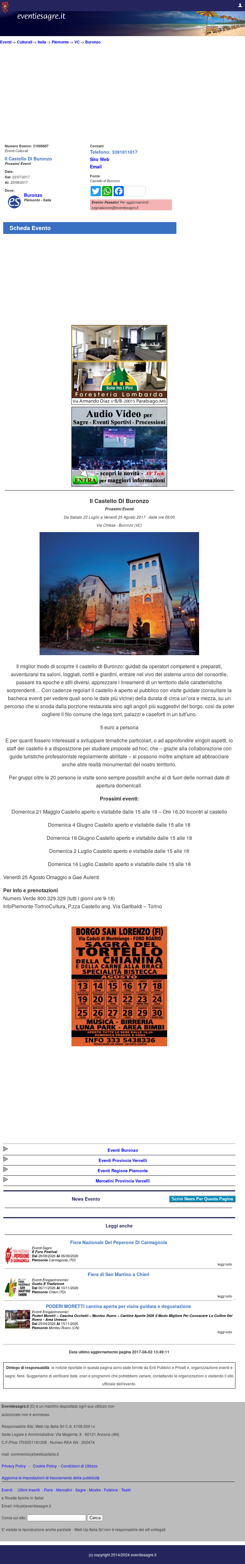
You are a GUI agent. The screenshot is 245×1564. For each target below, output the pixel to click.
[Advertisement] (119, 97)
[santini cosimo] (119, 1044)
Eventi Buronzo (123, 1150)
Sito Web (99, 159)
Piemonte (60, 42)
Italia (42, 42)
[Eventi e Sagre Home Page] (5, 11)
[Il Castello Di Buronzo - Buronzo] (119, 653)
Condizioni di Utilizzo (79, 1465)
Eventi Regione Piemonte (123, 1170)
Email (96, 166)
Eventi (5, 42)
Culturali (24, 42)
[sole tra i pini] (119, 402)
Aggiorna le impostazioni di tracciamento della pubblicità (51, 1477)
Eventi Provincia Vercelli (123, 1160)
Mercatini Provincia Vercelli (123, 1181)
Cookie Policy (45, 1465)
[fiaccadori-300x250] (119, 484)
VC (77, 42)
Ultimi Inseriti (28, 1489)
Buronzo (92, 42)
